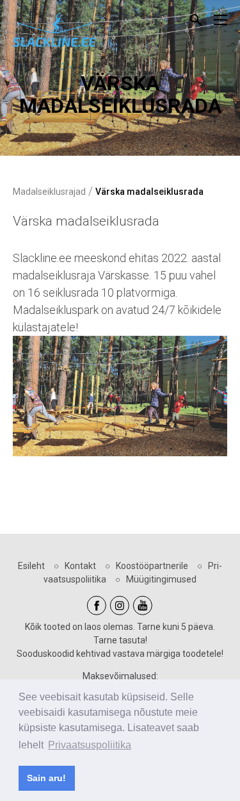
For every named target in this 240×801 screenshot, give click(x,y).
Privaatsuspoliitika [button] (89, 744)
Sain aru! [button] (46, 778)
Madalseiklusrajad (49, 191)
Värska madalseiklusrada (149, 191)
